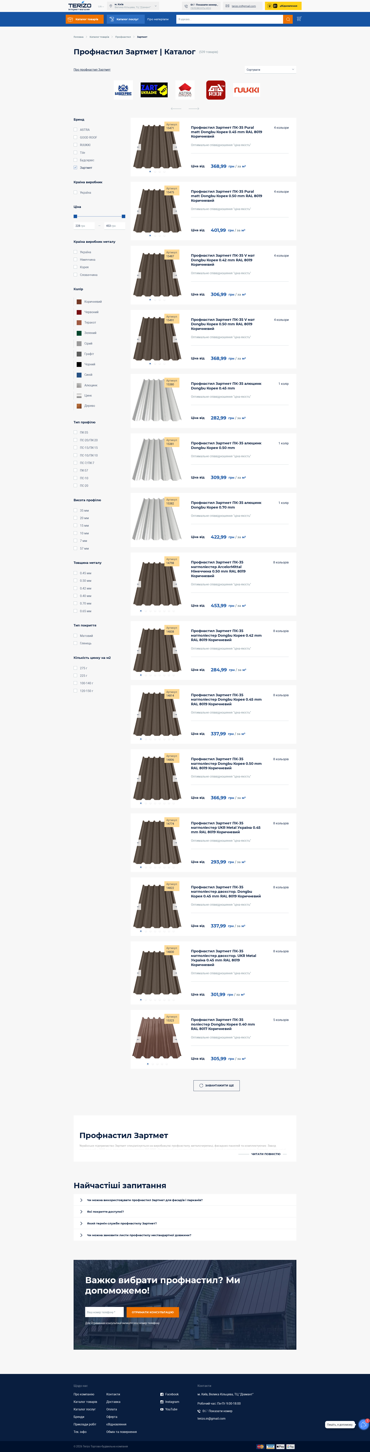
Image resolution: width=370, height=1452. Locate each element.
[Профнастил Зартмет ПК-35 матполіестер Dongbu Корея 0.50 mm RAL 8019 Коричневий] (157, 778)
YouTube (171, 1409)
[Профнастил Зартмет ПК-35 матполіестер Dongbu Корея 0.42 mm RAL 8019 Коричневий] (157, 650)
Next (176, 147)
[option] (185, 90)
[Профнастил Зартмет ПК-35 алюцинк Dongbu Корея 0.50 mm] (157, 460)
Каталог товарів (85, 1402)
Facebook (172, 1394)
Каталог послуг (85, 1409)
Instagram (172, 1402)
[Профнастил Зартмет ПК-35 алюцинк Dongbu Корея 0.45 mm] (157, 401)
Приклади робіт (85, 1424)
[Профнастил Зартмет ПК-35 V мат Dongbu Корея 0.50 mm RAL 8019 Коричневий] (157, 339)
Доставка (113, 1402)
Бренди (79, 1417)
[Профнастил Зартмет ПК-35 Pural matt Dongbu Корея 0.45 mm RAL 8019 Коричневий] (157, 147)
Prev (138, 147)
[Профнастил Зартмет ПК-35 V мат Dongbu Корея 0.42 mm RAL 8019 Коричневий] (157, 275)
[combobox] (270, 70)
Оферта (111, 1417)
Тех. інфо (80, 1432)
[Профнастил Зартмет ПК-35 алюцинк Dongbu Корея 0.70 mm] (157, 520)
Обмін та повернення (121, 1432)
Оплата (111, 1409)
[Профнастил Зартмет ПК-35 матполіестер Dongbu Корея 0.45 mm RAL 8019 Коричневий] (157, 714)
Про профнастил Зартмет (92, 69)
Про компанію (84, 1394)
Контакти (113, 1394)
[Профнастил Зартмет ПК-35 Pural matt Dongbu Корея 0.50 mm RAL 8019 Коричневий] (157, 211)
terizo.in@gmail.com (244, 6)
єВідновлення (288, 5)
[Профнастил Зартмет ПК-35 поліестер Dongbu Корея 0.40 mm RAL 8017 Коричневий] (157, 1039)
